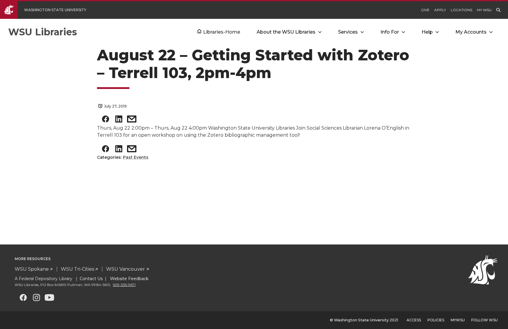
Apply (440, 10)
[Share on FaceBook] (105, 120)
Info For (389, 32)
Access (414, 320)
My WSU (484, 10)
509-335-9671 (124, 284)
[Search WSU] (498, 10)
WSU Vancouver (125, 269)
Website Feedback (128, 278)
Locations (461, 10)
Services (348, 32)
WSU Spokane (32, 269)
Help (427, 32)
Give (425, 10)
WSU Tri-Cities (77, 269)
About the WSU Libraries (286, 32)
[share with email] (131, 120)
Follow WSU (484, 320)
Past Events (135, 157)
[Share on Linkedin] (118, 120)
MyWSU (458, 320)
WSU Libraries (42, 32)
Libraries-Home (221, 32)
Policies (435, 320)
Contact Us (91, 278)
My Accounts (471, 32)
